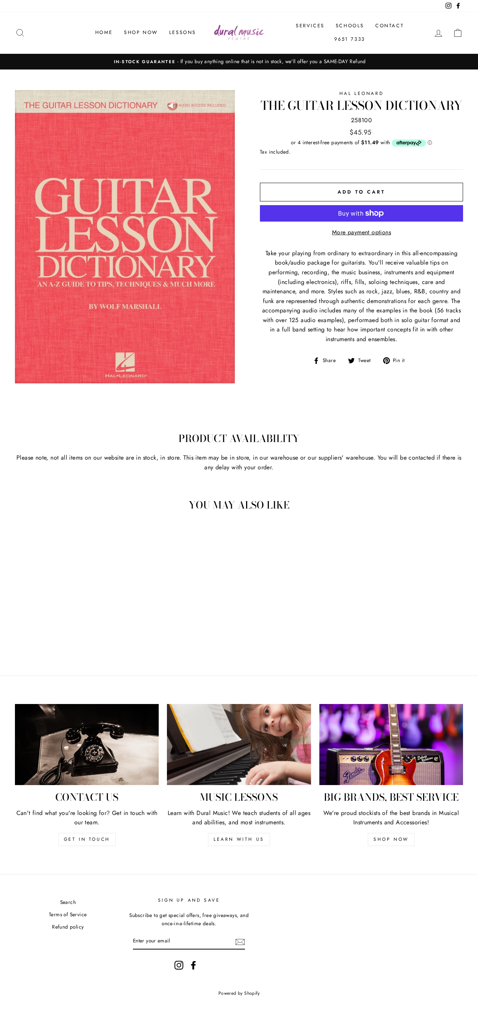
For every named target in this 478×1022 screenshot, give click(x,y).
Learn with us (239, 839)
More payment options (361, 232)
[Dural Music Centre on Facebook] (193, 965)
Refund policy (68, 926)
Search (68, 902)
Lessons (182, 32)
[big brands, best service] (391, 744)
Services (310, 25)
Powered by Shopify (239, 993)
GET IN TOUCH (87, 839)
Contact (389, 25)
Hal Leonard (361, 93)
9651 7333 (349, 39)
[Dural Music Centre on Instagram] (178, 965)
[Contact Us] (87, 744)
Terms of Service (68, 914)
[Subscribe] (240, 941)
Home (104, 32)
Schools (350, 25)
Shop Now (141, 32)
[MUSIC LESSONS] (239, 744)
